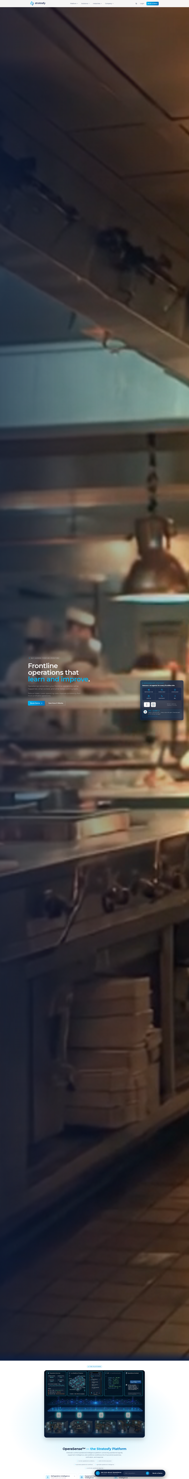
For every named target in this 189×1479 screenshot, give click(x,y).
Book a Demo (157, 1473)
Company (108, 3)
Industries (96, 3)
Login (142, 3)
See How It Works (55, 703)
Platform (73, 3)
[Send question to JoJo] (147, 1473)
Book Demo (35, 703)
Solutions (84, 3)
